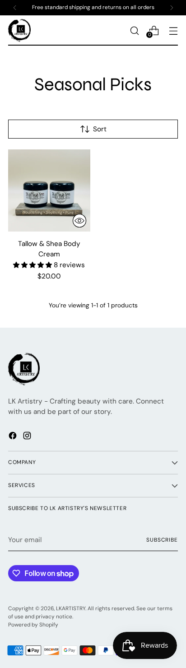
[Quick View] (79, 221)
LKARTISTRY (70, 608)
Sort (100, 129)
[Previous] (15, 7)
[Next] (171, 7)
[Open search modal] (134, 30)
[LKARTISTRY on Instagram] (28, 437)
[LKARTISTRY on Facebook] (13, 437)
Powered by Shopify (33, 624)
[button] (33, 264)
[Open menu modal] (173, 30)
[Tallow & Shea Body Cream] (49, 190)
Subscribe (162, 539)
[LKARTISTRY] (19, 30)
